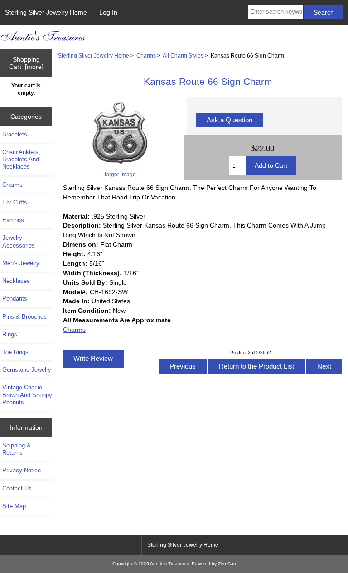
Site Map (14, 506)
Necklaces (16, 280)
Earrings (13, 220)
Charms (146, 55)
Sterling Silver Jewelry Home (46, 12)
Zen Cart (227, 563)
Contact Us (17, 488)
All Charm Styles (183, 55)
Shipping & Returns (16, 449)
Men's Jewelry (20, 263)
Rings (9, 334)
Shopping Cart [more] (26, 63)
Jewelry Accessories (18, 241)
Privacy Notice (21, 470)
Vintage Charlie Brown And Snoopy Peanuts (27, 394)
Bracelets (14, 134)
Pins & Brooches (24, 316)
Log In (108, 12)
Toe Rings (15, 352)
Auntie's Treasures (169, 563)
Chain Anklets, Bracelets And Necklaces (21, 159)
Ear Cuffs (14, 202)
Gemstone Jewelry (26, 369)
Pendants (14, 298)
